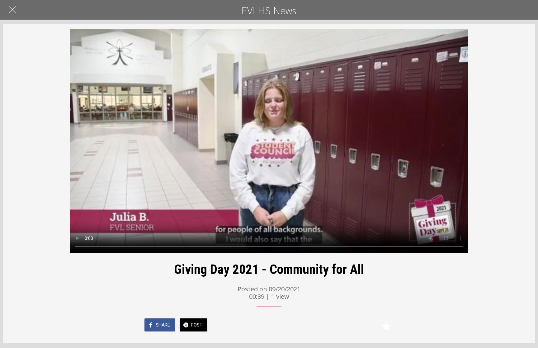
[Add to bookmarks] (386, 325)
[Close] (12, 10)
